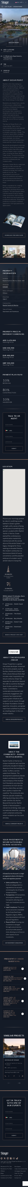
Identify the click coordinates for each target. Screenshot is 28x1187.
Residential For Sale (6, 1166)
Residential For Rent (6, 1168)
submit (14, 448)
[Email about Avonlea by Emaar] (14, 1076)
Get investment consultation (14, 943)
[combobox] (7, 430)
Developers (18, 1166)
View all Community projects (14, 823)
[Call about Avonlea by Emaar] (5, 1076)
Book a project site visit (14, 634)
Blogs (2, 1173)
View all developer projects (14, 719)
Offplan (3, 1171)
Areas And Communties (21, 1168)
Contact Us (18, 1177)
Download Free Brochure (14, 235)
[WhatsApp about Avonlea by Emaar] (22, 1076)
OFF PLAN (8, 6)
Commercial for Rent (6, 1177)
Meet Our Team (19, 1173)
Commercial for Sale (6, 1175)
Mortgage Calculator (20, 1171)
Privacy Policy (18, 1175)
